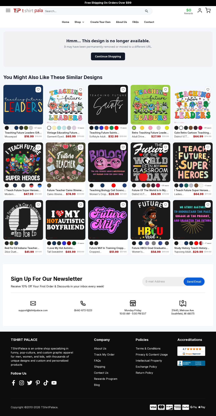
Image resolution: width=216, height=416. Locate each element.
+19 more (207, 128)
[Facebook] (13, 383)
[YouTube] (54, 383)
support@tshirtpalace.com (33, 310)
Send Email (194, 281)
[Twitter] (29, 383)
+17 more (38, 128)
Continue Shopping (108, 56)
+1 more (123, 128)
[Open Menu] (8, 11)
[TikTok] (46, 383)
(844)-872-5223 (83, 310)
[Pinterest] (37, 383)
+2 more (80, 128)
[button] (38, 89)
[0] (208, 11)
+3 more (208, 185)
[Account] (200, 11)
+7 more (208, 243)
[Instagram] (21, 383)
